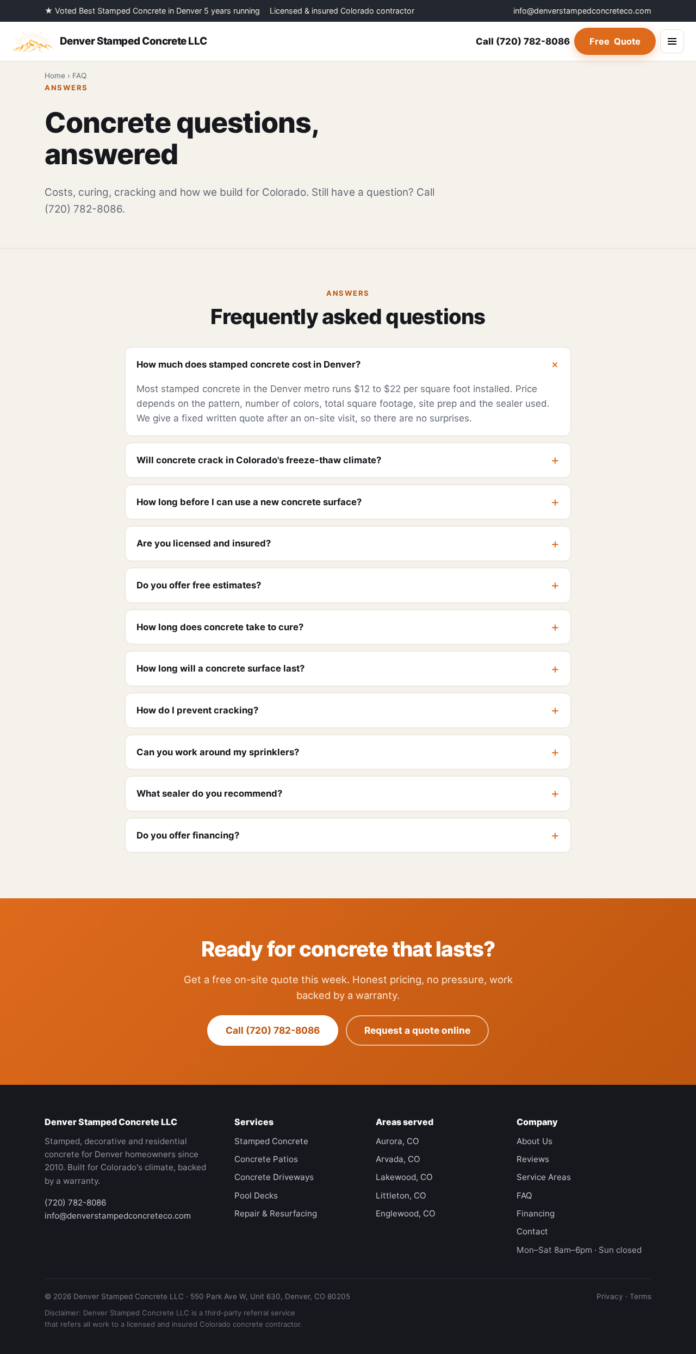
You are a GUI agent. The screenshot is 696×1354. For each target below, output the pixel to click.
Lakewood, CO (404, 1177)
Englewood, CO (406, 1213)
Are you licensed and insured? (203, 543)
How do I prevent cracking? (197, 710)
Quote (615, 41)
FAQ (524, 1195)
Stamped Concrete (271, 1141)
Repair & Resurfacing (275, 1213)
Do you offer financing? (187, 835)
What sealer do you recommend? (209, 793)
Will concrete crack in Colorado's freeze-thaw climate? (258, 460)
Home (55, 75)
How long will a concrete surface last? (220, 668)
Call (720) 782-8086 (273, 1030)
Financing (536, 1213)
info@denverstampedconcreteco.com (582, 10)
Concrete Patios (266, 1159)
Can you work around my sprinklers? (217, 752)
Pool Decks (256, 1195)
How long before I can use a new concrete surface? (249, 501)
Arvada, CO (398, 1159)
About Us (534, 1141)
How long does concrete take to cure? (219, 627)
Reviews (533, 1159)
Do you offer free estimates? (198, 585)
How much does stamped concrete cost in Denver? (248, 364)
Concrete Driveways (274, 1177)
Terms (640, 1296)
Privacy (609, 1296)
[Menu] (672, 41)
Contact (532, 1231)
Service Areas (544, 1177)
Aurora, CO (397, 1141)
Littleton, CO (401, 1195)
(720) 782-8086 (523, 41)
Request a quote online (417, 1030)
